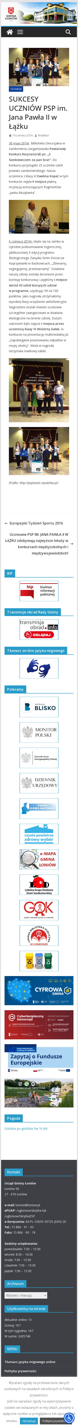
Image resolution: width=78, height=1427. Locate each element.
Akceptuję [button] (29, 1421)
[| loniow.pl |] (39, 5)
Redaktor (43, 135)
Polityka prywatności (20, 1371)
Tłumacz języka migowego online (30, 1362)
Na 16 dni (40, 1128)
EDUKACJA (16, 88)
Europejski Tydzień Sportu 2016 (36, 523)
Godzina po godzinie (19, 1128)
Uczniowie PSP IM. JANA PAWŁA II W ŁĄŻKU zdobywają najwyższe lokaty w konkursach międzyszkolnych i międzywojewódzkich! (36, 544)
